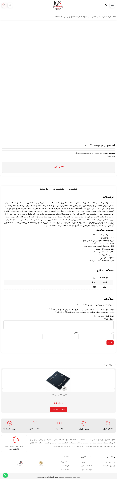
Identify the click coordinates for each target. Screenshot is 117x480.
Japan (109, 156)
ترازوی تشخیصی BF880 (58, 395)
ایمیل (75, 332)
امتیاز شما (109, 316)
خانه (114, 16)
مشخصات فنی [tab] (58, 189)
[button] (112, 5)
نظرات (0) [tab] (44, 189)
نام (112, 332)
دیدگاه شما (109, 319)
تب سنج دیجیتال (84, 16)
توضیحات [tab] (73, 189)
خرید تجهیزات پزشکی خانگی (101, 16)
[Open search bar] (106, 5)
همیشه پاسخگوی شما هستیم (14, 446)
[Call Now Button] (5, 475)
